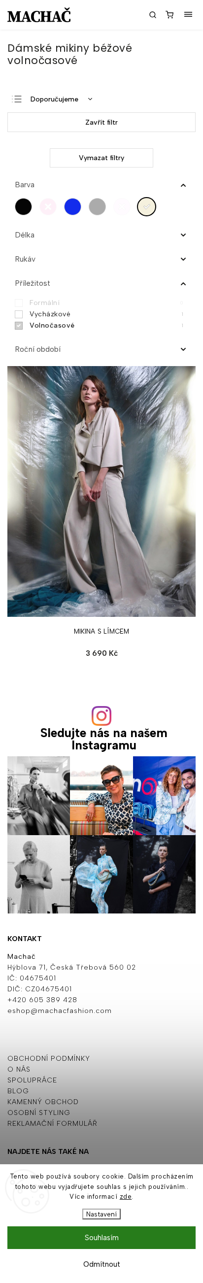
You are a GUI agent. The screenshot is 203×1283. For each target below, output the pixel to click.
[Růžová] (50, 206)
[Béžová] (149, 206)
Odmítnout (101, 1264)
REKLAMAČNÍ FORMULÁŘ (52, 1123)
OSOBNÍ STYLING (38, 1113)
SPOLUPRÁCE (32, 1080)
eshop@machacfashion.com (59, 1011)
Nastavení (101, 1214)
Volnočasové (106, 325)
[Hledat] (152, 14)
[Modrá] (75, 206)
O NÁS (19, 1069)
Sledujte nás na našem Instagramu (104, 739)
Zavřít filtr (101, 122)
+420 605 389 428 (42, 1000)
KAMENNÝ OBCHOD (43, 1102)
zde (126, 1196)
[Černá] (26, 206)
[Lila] (124, 206)
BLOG (18, 1091)
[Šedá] (100, 206)
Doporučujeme (54, 99)
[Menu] (188, 15)
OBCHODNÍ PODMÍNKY (48, 1058)
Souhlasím (102, 1237)
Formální (106, 303)
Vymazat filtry (101, 158)
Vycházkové (106, 314)
